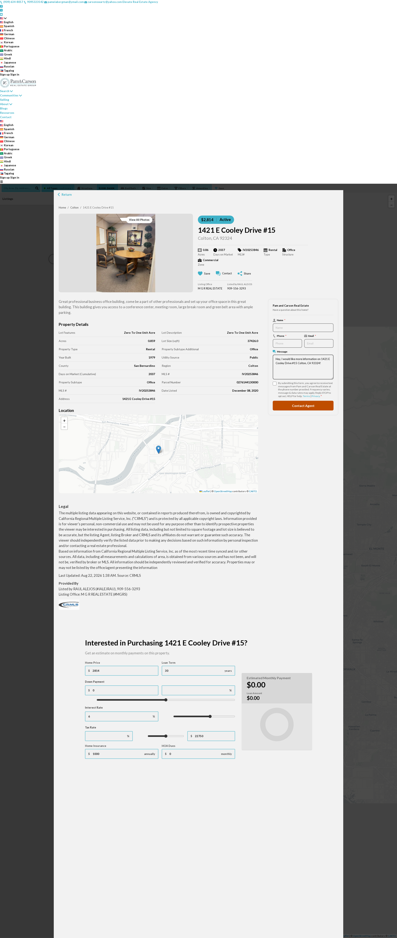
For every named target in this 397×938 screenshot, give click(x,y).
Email (312, 335)
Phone (281, 335)
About (4, 104)
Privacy (316, 396)
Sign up (5, 74)
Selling (4, 99)
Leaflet (206, 491)
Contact (6, 117)
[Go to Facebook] (1, 6)
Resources (7, 112)
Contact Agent (303, 405)
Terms (306, 396)
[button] (158, 449)
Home (62, 207)
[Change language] (3, 18)
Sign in (14, 74)
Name (281, 320)
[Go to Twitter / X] (1, 10)
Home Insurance (95, 745)
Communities (9, 95)
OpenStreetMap (223, 491)
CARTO (253, 491)
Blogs (4, 108)
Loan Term (168, 662)
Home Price (92, 662)
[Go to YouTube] (1, 14)
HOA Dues (168, 745)
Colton (74, 207)
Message (282, 351)
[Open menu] (1, 182)
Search (4, 91)
